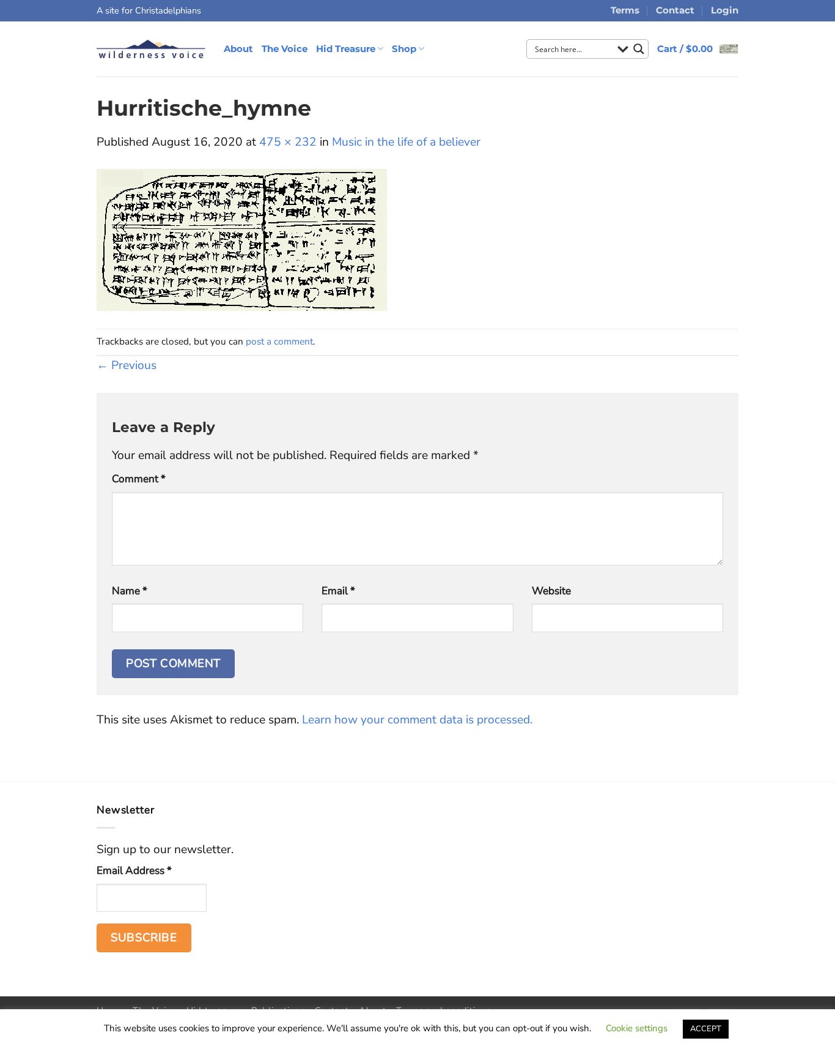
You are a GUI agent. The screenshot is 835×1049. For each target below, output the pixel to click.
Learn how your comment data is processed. (417, 720)
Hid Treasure (345, 48)
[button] (697, 48)
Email (338, 591)
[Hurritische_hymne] (242, 239)
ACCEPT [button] (705, 1028)
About (238, 48)
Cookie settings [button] (637, 1028)
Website (551, 591)
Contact (675, 10)
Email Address (134, 871)
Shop (404, 48)
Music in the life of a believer (406, 142)
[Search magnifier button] (639, 49)
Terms (625, 10)
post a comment (279, 341)
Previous (126, 365)
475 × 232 (288, 142)
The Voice (284, 48)
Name (129, 591)
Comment (139, 479)
